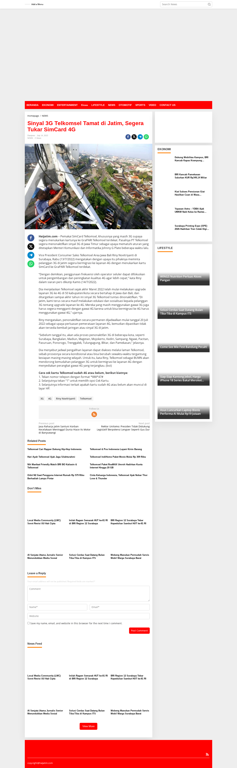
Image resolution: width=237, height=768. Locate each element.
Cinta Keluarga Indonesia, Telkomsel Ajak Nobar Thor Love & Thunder (118, 477)
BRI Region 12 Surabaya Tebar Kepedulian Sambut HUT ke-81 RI (128, 522)
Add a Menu (37, 4)
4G (49, 398)
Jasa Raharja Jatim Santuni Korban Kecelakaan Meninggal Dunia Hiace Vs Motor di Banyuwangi (65, 428)
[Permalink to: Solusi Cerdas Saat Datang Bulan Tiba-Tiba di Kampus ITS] (88, 540)
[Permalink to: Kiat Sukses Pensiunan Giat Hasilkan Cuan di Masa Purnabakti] (165, 197)
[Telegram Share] (140, 136)
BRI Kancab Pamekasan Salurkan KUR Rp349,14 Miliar (191, 176)
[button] (209, 4)
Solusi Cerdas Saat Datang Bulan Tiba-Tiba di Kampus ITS (87, 556)
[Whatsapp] (146, 136)
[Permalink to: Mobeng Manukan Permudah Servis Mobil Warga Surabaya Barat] (130, 540)
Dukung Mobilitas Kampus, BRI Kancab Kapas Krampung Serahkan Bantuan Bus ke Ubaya (192, 159)
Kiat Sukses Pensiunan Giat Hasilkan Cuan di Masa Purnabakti (190, 193)
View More (88, 726)
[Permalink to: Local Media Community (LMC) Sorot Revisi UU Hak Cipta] (46, 506)
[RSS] (94, 414)
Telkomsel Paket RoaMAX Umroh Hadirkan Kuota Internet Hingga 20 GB (116, 466)
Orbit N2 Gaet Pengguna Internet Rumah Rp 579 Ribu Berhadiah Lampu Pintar (55, 477)
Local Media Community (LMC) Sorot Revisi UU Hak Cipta (44, 522)
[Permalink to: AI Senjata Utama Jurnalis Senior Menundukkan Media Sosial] (46, 540)
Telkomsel (86, 398)
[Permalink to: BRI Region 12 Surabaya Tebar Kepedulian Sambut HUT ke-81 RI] (130, 506)
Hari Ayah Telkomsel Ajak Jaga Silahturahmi (51, 457)
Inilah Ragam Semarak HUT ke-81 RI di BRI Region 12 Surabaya (88, 522)
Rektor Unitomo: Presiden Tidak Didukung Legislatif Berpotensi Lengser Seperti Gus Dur (123, 426)
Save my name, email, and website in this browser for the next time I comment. (76, 623)
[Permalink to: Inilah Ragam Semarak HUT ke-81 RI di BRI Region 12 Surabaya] (88, 506)
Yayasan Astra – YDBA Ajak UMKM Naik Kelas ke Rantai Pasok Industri (189, 210)
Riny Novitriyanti (65, 398)
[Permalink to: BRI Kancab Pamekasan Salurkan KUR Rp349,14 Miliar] (165, 180)
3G (42, 398)
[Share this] (128, 136)
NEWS (30, 138)
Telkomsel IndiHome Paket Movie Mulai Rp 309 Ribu (118, 457)
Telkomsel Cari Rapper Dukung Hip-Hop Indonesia (54, 449)
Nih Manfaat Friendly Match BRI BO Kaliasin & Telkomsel (52, 466)
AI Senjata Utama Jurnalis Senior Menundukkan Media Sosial (45, 556)
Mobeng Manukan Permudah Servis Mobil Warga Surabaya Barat (130, 556)
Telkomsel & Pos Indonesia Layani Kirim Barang (116, 449)
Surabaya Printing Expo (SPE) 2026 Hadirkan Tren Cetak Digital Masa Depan (192, 228)
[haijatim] (118, 54)
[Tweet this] (134, 136)
